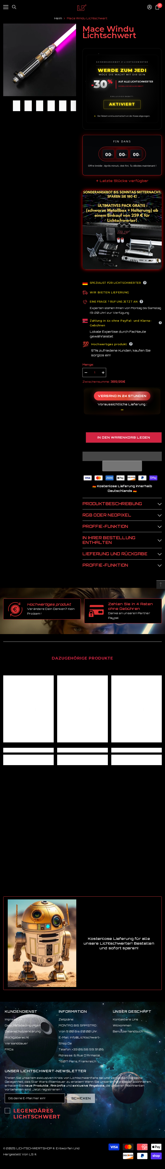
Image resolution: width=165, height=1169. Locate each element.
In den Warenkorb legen (123, 437)
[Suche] (14, 7)
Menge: (88, 364)
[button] (122, 466)
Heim (58, 18)
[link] (28, 750)
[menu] (5, 7)
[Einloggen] (149, 7)
